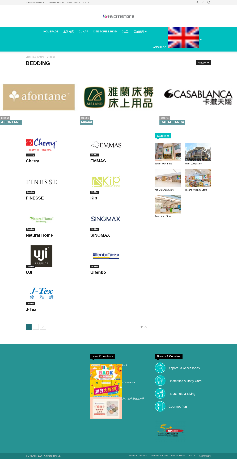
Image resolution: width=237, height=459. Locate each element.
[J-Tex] (54, 293)
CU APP (83, 31)
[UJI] (54, 256)
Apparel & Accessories (184, 368)
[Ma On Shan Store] (168, 178)
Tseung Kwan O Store (196, 190)
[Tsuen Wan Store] (168, 152)
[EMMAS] (118, 144)
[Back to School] (106, 374)
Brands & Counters (34, 2)
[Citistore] (118, 16)
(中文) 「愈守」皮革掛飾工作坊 (128, 398)
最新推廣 (68, 31)
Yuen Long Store (193, 163)
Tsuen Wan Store (163, 163)
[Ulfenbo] (118, 256)
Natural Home (39, 235)
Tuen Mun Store (163, 216)
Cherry (32, 161)
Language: (160, 47)
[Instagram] (208, 2)
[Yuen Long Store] (198, 152)
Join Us (86, 2)
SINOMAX (100, 235)
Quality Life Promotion (123, 382)
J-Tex (31, 309)
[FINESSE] (54, 182)
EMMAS (98, 161)
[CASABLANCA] (198, 97)
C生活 (125, 31)
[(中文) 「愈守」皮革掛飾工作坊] (106, 408)
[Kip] (118, 182)
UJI (29, 272)
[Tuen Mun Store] (168, 204)
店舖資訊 (139, 31)
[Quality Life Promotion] (106, 391)
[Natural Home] (54, 219)
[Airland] (118, 97)
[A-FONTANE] (39, 97)
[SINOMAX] (118, 219)
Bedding (5, 118)
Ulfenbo (98, 272)
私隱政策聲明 (205, 455)
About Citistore (73, 2)
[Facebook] (202, 2)
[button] (197, 2)
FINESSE (35, 198)
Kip (93, 198)
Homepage (50, 31)
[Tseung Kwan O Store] (198, 178)
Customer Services (56, 2)
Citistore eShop (105, 31)
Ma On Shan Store (164, 190)
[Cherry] (54, 144)
